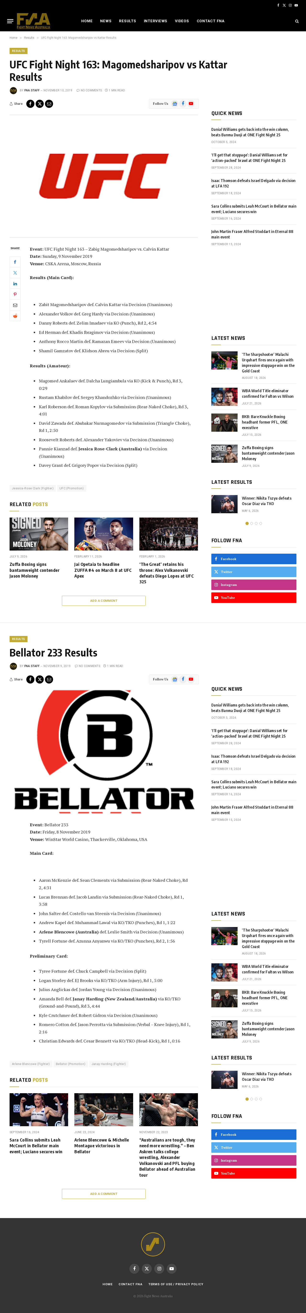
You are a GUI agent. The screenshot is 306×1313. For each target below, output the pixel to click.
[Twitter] (15, 272)
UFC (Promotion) (72, 488)
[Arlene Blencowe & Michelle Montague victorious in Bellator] (103, 1109)
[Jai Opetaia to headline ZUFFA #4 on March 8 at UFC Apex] (103, 534)
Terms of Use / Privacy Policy (175, 1284)
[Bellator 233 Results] (104, 751)
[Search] (296, 21)
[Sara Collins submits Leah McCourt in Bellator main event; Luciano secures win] (39, 1109)
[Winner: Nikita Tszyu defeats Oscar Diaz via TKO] (224, 504)
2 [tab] (251, 523)
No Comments (91, 90)
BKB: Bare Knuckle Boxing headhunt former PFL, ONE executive (265, 422)
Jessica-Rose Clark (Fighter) (33, 488)
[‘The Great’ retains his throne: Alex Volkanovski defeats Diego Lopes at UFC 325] (168, 534)
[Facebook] (15, 261)
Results (127, 21)
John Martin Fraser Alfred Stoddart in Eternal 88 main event (252, 234)
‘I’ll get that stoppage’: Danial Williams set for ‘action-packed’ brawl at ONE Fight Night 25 (249, 158)
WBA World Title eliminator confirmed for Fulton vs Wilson (268, 393)
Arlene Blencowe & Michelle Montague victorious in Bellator (101, 1145)
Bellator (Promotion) (71, 1064)
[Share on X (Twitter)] (40, 104)
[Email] (15, 304)
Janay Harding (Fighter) (109, 1064)
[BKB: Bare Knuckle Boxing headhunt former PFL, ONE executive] (224, 423)
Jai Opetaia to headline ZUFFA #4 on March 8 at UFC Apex (102, 570)
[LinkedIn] (15, 283)
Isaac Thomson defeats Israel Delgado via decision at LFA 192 (253, 183)
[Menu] (10, 21)
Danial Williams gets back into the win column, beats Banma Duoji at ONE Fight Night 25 (250, 132)
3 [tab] (256, 523)
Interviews (156, 21)
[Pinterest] (15, 294)
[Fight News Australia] (33, 21)
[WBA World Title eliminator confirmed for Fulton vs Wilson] (224, 397)
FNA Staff (31, 90)
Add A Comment (103, 600)
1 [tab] (247, 523)
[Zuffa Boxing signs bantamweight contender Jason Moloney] (39, 534)
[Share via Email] (49, 104)
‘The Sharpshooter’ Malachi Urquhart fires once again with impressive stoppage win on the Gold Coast (268, 362)
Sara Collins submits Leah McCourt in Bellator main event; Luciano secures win (253, 209)
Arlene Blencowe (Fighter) (31, 1064)
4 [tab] (260, 523)
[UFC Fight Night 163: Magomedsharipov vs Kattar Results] (104, 176)
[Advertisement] (253, 290)
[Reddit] (15, 315)
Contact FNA (211, 21)
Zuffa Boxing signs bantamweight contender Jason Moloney (35, 570)
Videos (182, 21)
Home (87, 21)
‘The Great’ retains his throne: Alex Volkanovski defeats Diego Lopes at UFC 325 (166, 572)
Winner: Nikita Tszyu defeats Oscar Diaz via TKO (266, 501)
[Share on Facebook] (30, 104)
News (105, 21)
